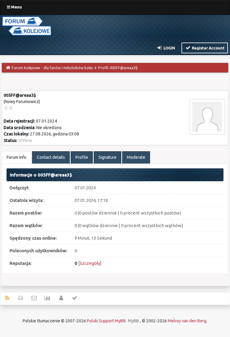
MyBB (133, 320)
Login (169, 48)
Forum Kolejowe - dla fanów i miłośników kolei (52, 68)
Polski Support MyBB (106, 320)
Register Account (208, 48)
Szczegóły (90, 263)
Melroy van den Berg (187, 320)
